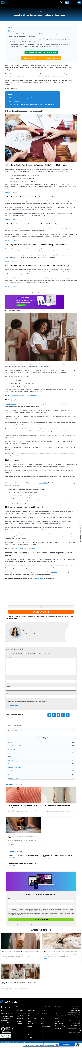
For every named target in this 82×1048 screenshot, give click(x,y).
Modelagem (11, 764)
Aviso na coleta (29, 1045)
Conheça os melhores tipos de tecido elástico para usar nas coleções (23, 806)
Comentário (9, 657)
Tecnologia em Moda (13, 778)
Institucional (11, 760)
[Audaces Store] (61, 3)
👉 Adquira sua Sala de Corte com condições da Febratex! (41, 58)
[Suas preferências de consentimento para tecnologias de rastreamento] (80, 535)
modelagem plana (11, 404)
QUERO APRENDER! (41, 612)
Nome (8, 678)
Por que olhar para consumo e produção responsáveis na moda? (20, 952)
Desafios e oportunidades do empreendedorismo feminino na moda (19, 983)
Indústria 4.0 (11, 757)
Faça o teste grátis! (54, 46)
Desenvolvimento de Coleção (15, 746)
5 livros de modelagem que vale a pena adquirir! (22, 98)
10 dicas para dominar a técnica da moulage (23, 548)
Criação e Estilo (12, 742)
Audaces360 (54, 572)
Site (7, 693)
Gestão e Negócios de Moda (15, 753)
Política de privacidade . (37, 924)
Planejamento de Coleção (14, 767)
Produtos (10, 774)
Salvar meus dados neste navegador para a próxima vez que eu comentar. (27, 701)
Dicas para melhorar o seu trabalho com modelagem (25, 396)
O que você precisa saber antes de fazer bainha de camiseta (56, 806)
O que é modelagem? (14, 101)
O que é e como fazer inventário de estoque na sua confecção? (61, 952)
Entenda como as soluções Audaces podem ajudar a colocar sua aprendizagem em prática (33, 104)
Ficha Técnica (11, 749)
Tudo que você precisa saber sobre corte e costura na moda (22, 836)
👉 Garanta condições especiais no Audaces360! (41, 53)
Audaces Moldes (43, 483)
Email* (9, 898)
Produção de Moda (12, 771)
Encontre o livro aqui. (11, 193)
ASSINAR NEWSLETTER (41, 919)
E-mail (8, 686)
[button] (49, 715)
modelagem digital (38, 578)
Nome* (9, 903)
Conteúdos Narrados (14, 851)
